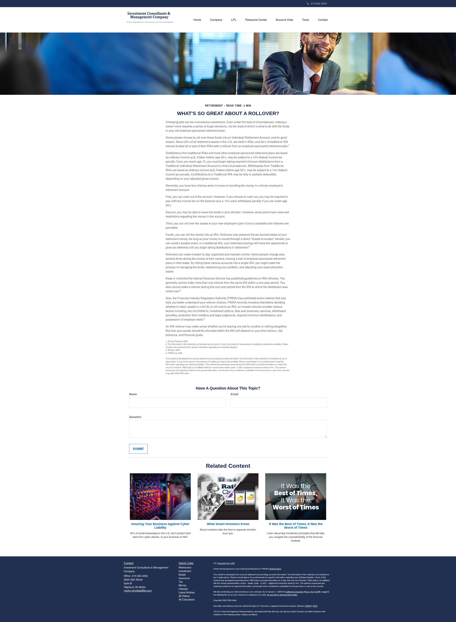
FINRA (308, 605)
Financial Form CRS (226, 563)
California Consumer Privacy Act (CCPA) (303, 591)
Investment (185, 571)
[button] (216, 19)
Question (135, 417)
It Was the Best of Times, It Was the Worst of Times (296, 525)
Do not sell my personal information (282, 594)
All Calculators (187, 599)
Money (182, 585)
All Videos (184, 596)
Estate (182, 574)
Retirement (185, 567)
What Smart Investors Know (228, 524)
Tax (181, 581)
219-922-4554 (319, 3)
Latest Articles (187, 592)
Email (234, 394)
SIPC (315, 605)
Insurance (184, 578)
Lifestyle (183, 589)
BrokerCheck (275, 568)
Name (133, 394)
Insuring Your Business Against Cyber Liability (160, 525)
